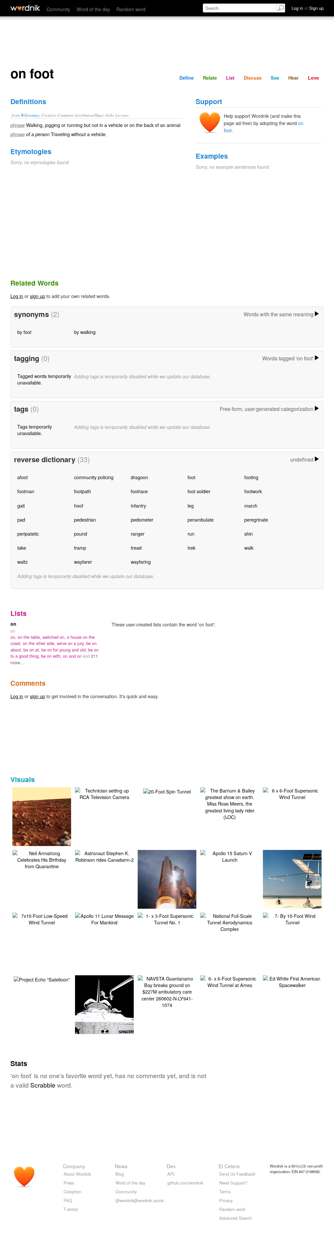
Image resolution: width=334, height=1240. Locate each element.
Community (58, 9)
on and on (73, 656)
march (250, 505)
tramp (80, 547)
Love (313, 77)
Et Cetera (229, 1165)
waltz (22, 561)
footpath (82, 491)
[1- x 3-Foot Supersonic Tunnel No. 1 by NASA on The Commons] (167, 918)
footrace (139, 491)
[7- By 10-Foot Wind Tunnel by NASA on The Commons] (292, 918)
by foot (24, 331)
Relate (210, 77)
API (171, 1174)
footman (25, 491)
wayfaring (141, 561)
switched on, (54, 637)
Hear (293, 77)
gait (21, 505)
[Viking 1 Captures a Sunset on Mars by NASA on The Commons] (50, 825)
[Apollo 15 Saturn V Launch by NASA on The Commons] (229, 855)
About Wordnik (77, 1174)
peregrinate (256, 519)
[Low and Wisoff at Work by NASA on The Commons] (114, 1013)
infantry (138, 505)
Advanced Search (235, 1218)
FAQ (68, 1200)
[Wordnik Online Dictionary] (25, 8)
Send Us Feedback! (237, 1174)
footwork (253, 491)
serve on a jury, (71, 643)
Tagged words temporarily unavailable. (44, 379)
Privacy (226, 1200)
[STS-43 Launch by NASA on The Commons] (167, 888)
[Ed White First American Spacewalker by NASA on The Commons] (292, 981)
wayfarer (83, 561)
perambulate (201, 519)
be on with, (52, 656)
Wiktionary (30, 115)
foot (191, 477)
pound (80, 533)
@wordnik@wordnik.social (139, 1200)
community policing (94, 477)
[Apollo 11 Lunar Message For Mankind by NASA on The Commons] (104, 918)
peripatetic (28, 533)
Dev (171, 1165)
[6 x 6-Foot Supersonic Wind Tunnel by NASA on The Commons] (292, 793)
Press (69, 1183)
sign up (37, 295)
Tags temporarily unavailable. (34, 429)
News (121, 1165)
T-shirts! (71, 1209)
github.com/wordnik (185, 1183)
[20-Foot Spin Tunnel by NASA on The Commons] (167, 790)
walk (248, 547)
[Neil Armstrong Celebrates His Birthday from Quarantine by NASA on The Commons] (41, 858)
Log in (16, 295)
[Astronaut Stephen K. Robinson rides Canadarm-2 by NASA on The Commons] (104, 855)
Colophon (72, 1191)
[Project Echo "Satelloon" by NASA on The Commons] (42, 978)
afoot (22, 477)
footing (251, 477)
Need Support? (233, 1183)
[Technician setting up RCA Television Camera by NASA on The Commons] (104, 793)
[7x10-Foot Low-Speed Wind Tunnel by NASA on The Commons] (41, 918)
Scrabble (42, 1084)
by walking (85, 331)
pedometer (142, 519)
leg (191, 505)
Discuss (253, 77)
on (13, 623)
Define (186, 77)
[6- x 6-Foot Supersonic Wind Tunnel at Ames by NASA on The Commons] (229, 981)
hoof (78, 505)
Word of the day (93, 9)
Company (74, 1165)
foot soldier (199, 491)
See (275, 77)
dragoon (139, 477)
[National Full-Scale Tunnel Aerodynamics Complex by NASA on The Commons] (229, 921)
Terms (225, 1191)
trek (191, 547)
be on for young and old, (64, 650)
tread (136, 547)
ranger (137, 533)
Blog (119, 1174)
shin (248, 533)
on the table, (30, 637)
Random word (130, 9)
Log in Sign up (308, 8)
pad (21, 519)
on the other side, (40, 643)
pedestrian (85, 519)
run (191, 533)
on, (14, 637)
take (21, 547)
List (230, 77)
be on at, (32, 650)
